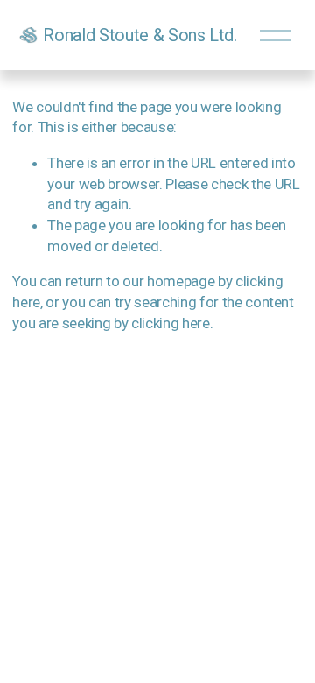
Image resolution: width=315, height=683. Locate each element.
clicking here (170, 323)
